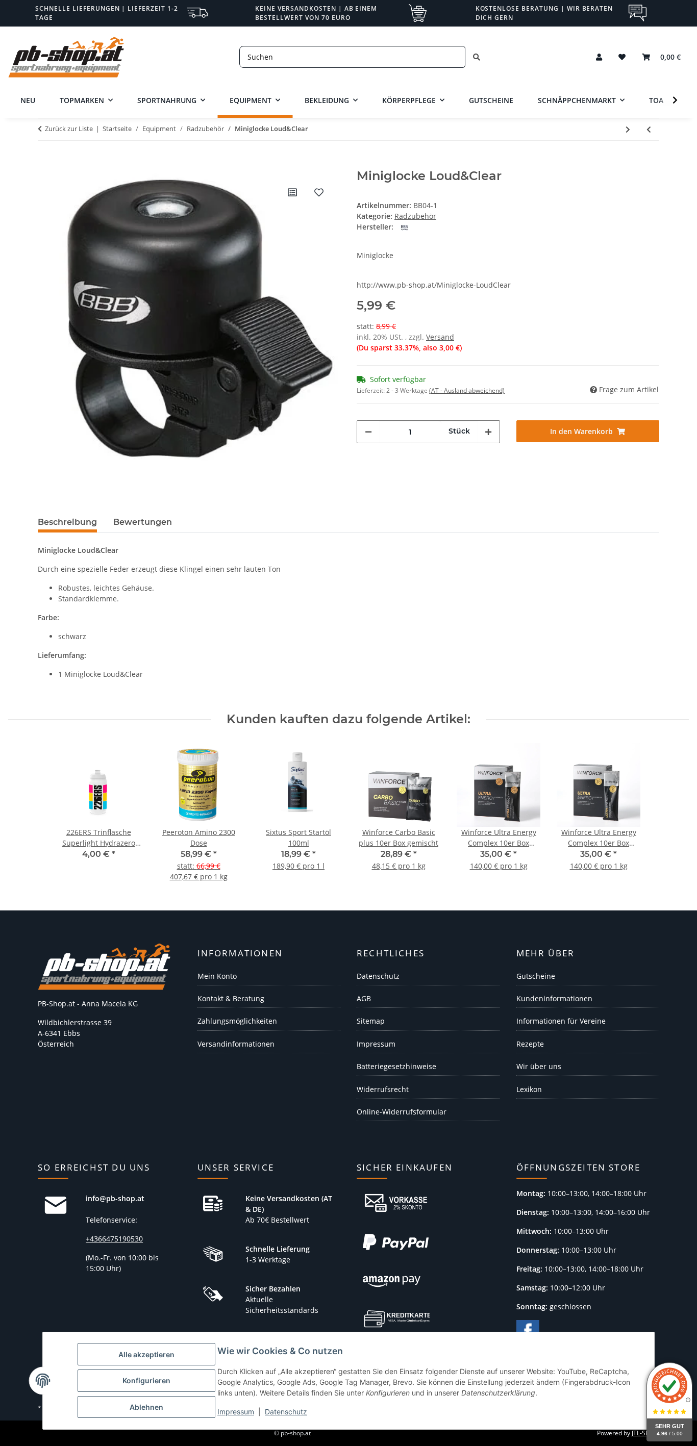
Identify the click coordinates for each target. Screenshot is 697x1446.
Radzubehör (415, 216)
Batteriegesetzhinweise (396, 1066)
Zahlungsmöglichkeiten (237, 1021)
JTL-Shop (644, 1433)
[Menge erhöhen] (488, 432)
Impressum (235, 1411)
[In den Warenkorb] (46, 163)
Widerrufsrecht (383, 1089)
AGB (364, 998)
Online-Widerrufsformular (401, 1112)
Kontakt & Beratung (230, 998)
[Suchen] (476, 57)
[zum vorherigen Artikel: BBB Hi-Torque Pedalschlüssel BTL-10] (648, 129)
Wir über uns (538, 1066)
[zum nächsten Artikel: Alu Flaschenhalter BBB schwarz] (627, 129)
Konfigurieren (146, 1380)
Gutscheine (535, 976)
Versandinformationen (236, 1044)
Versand (440, 337)
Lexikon (529, 1089)
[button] (599, 56)
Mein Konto (217, 976)
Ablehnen (146, 1407)
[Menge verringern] (368, 432)
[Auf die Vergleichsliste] (292, 192)
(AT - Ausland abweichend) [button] (467, 390)
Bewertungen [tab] (142, 522)
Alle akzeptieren (146, 1354)
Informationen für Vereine (561, 1021)
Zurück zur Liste (69, 128)
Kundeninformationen (554, 998)
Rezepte (530, 1044)
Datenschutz (286, 1411)
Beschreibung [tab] (67, 522)
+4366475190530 (114, 1239)
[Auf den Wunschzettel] (319, 192)
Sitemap (371, 1021)
